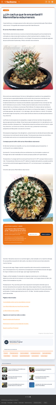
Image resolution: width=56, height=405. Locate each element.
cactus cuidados (24, 353)
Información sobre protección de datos (13, 242)
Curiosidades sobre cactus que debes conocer (16, 302)
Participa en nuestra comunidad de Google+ (16, 323)
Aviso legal (3, 402)
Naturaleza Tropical (16, 342)
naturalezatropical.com (15, 343)
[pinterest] (52, 2)
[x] (49, 2)
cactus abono (35, 356)
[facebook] (46, 2)
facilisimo (11, 2)
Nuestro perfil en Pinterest (10, 328)
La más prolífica (11, 310)
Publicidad (21, 402)
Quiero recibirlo (46, 234)
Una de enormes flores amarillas (16, 306)
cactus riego (44, 356)
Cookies (15, 402)
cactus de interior (47, 353)
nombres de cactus (35, 353)
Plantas (6, 10)
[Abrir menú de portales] (2, 2)
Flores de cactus (14, 353)
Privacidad (10, 402)
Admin (45, 402)
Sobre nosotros (28, 402)
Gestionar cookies (37, 402)
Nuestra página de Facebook (11, 319)
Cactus (6, 353)
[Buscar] (19, 2)
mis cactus (15, 356)
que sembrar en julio (24, 356)
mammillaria (7, 356)
